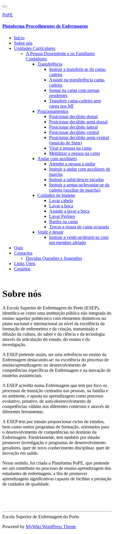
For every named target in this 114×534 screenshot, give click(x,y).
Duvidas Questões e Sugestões (54, 258)
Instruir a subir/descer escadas (76, 179)
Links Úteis (24, 263)
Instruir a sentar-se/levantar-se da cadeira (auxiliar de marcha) (79, 187)
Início (19, 37)
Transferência (49, 64)
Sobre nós (23, 43)
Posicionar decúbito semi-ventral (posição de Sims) (79, 140)
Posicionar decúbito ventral (74, 132)
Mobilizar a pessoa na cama (74, 153)
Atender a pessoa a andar (72, 163)
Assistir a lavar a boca (69, 211)
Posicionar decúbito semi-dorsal (78, 121)
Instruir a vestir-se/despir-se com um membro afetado (78, 240)
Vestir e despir (50, 232)
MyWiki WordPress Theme (51, 526)
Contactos (23, 253)
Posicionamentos (52, 111)
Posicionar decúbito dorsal (73, 116)
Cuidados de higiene (56, 195)
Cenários (22, 268)
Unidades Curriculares (34, 48)
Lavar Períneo (62, 216)
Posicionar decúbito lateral (73, 127)
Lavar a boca (61, 205)
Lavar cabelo (61, 200)
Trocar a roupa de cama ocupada (79, 226)
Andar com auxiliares (57, 158)
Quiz (18, 247)
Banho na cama (63, 221)
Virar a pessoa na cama (70, 148)
